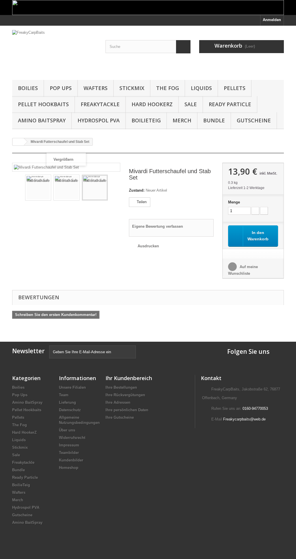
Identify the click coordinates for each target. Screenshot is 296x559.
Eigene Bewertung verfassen (157, 226)
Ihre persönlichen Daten (127, 410)
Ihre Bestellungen (121, 387)
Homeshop (68, 467)
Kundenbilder (71, 460)
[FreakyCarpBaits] (54, 51)
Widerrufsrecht (72, 437)
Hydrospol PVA (98, 120)
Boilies (28, 88)
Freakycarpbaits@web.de (244, 419)
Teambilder (69, 452)
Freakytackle (100, 104)
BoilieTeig (146, 120)
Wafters (96, 88)
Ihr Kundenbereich (129, 378)
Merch (182, 120)
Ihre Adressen (118, 402)
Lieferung (67, 402)
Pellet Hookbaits (43, 104)
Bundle (214, 120)
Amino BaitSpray (42, 120)
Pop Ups (61, 88)
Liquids (201, 88)
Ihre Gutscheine (120, 417)
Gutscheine (254, 120)
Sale (190, 104)
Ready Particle (230, 104)
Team (64, 395)
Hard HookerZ (152, 104)
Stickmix (131, 88)
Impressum (69, 445)
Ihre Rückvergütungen (125, 395)
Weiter (113, 188)
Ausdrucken (148, 246)
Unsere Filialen (72, 387)
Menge (234, 202)
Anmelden (272, 20)
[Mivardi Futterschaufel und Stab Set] (38, 187)
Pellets (234, 88)
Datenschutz (70, 410)
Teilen (141, 202)
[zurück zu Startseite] (18, 141)
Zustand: (137, 190)
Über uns (67, 430)
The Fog (167, 88)
